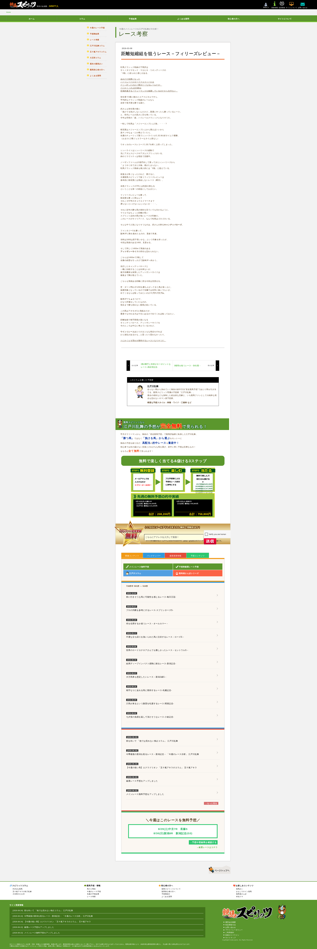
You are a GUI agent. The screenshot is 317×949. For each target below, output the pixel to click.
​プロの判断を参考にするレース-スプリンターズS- (149, 608)
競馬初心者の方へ (168, 891)
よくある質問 (183, 19)
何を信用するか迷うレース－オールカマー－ (147, 622)
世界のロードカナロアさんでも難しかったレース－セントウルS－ (157, 648)
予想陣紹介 (166, 894)
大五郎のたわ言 (19, 894)
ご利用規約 (229, 932)
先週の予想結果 (93, 894)
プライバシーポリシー (234, 930)
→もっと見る (211, 803)
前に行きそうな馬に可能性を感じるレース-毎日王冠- (151, 595)
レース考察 (91, 896)
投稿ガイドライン (232, 935)
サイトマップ (230, 938)
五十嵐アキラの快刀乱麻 (22, 891)
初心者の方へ (234, 19)
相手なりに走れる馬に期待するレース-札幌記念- (149, 688)
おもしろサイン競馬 (244, 891)
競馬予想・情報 (94, 885)
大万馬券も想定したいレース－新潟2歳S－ (146, 675)
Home (8, 12)
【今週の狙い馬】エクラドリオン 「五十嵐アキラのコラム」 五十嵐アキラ (161, 768)
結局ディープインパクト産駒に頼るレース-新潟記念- (151, 662)
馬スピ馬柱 (91, 889)
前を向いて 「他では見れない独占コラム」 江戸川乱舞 (152, 741)
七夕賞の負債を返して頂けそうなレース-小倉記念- (150, 715)
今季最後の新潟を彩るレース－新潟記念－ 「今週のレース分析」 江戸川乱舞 (162, 754)
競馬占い (239, 889)
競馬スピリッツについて (171, 889)
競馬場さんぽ (241, 894)
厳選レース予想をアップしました (142, 781)
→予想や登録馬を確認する (203, 842)
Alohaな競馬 (18, 889)
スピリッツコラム (20, 885)
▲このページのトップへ (219, 869)
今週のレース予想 (94, 891)
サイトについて (285, 19)
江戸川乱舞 (152, 386)
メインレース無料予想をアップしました (145, 794)
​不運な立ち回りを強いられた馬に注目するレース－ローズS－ (155, 635)
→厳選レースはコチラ (207, 847)
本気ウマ (239, 896)
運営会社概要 (230, 922)
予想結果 (133, 19)
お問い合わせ (230, 927)
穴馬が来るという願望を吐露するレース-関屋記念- (150, 702)
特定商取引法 (230, 925)
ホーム (32, 19)
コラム (82, 19)
